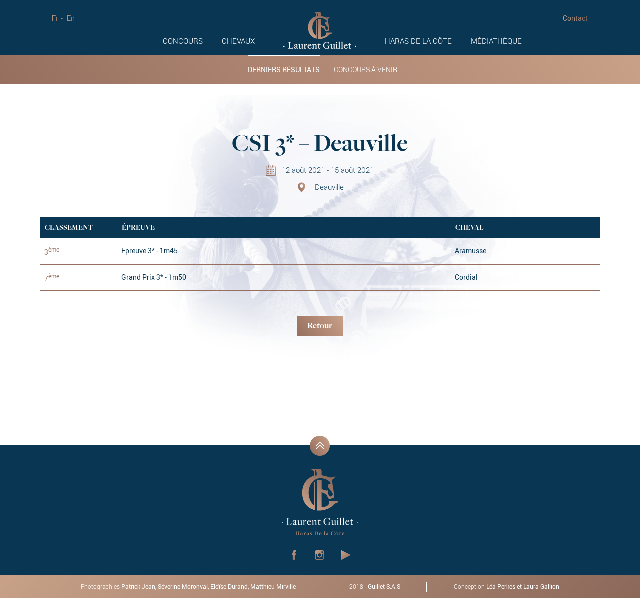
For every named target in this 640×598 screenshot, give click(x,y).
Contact (575, 18)
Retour (320, 326)
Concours (183, 41)
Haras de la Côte (418, 41)
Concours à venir (366, 70)
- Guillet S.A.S (375, 586)
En (71, 18)
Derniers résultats (284, 70)
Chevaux (238, 41)
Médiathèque (496, 41)
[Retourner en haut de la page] (320, 446)
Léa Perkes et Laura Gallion (523, 586)
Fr (55, 18)
